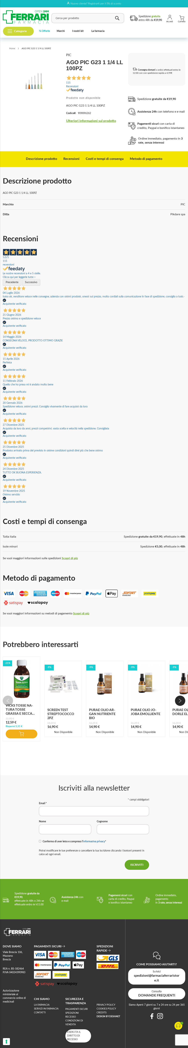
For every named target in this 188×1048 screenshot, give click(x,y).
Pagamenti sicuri (76, 1009)
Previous (8, 701)
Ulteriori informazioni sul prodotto (91, 121)
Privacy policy (106, 1005)
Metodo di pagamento (146, 159)
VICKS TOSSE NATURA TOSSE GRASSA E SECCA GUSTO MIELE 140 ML (19, 713)
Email (43, 803)
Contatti (40, 1013)
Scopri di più (70, 558)
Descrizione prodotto (41, 159)
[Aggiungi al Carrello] (21, 734)
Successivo (31, 282)
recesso (70, 1017)
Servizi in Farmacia (46, 1009)
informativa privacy (94, 841)
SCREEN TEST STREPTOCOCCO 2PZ (60, 714)
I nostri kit (78, 31)
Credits (101, 1013)
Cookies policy (106, 1009)
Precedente (12, 282)
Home (12, 48)
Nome (42, 821)
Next (180, 701)
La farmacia (97, 31)
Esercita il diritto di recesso (74, 1036)
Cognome (102, 821)
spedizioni (72, 1013)
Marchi (61, 31)
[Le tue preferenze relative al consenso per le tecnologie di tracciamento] (6, 1041)
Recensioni (71, 159)
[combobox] (87, 18)
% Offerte (44, 31)
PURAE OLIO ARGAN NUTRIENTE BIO (102, 714)
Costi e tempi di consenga (105, 159)
